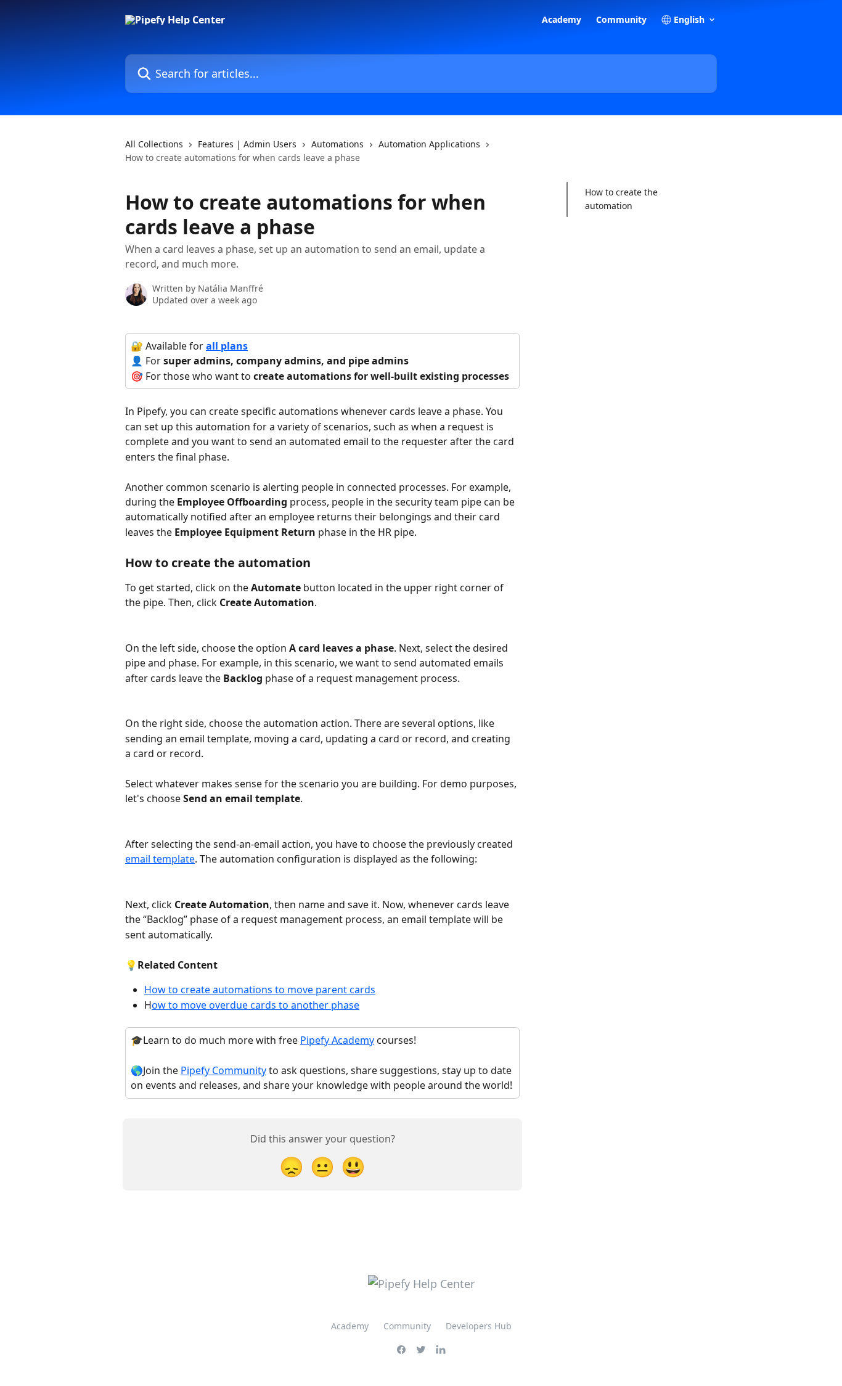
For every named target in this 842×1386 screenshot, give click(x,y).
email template (160, 859)
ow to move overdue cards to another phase (255, 1005)
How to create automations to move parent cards (259, 989)
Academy (561, 19)
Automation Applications (429, 144)
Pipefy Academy (337, 1040)
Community (621, 19)
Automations (337, 144)
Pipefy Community (223, 1070)
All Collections (154, 144)
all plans (227, 346)
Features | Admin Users (247, 144)
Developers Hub (479, 1326)
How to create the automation (621, 198)
